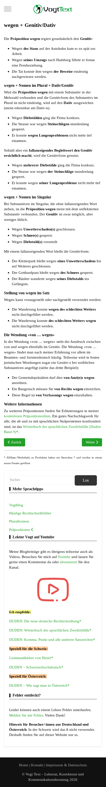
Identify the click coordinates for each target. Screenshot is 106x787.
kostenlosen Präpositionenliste (27, 416)
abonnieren (69, 562)
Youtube (64, 557)
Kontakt (37, 765)
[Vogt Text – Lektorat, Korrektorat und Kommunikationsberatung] (53, 9)
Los (86, 480)
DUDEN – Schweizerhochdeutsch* (36, 667)
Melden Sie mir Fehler (26, 715)
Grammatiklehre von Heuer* (31, 658)
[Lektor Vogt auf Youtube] (53, 589)
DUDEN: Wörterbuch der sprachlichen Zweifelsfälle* (50, 630)
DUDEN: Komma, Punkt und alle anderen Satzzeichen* (52, 639)
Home (23, 765)
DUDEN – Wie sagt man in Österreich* (39, 685)
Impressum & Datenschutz (66, 765)
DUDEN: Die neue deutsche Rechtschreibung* (45, 621)
